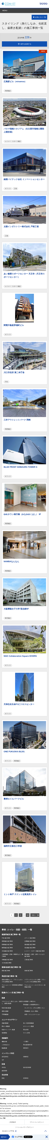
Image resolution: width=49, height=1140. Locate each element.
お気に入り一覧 (40, 17)
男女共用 (25, 1029)
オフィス (8, 188)
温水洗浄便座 (27, 1067)
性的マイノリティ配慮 (8, 1029)
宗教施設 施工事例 (7, 959)
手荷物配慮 (5, 1014)
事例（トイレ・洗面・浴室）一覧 (17, 930)
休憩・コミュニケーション (32, 1014)
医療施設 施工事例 (7, 944)
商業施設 (8, 91)
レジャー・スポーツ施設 (13, 141)
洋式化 (4, 1067)
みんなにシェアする (8, 1131)
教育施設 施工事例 (7, 947)
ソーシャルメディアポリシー (24, 1127)
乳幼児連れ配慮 (6, 1008)
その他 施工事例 (6, 962)
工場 (15, 188)
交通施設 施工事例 (29, 941)
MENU (4, 10)
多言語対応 (5, 1056)
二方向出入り (6, 1044)
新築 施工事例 (6, 970)
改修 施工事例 (28, 970)
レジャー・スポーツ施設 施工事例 (34, 951)
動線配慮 (4, 1048)
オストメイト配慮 (28, 1026)
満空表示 (25, 1048)
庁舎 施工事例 (6, 938)
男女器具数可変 (27, 1044)
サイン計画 (26, 1032)
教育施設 (8, 618)
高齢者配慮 (5, 1023)
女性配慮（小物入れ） (29, 1001)
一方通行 (25, 1041)
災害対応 (25, 1078)
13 (27, 915)
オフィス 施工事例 (29, 938)
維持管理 (4, 1070)
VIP (3, 1060)
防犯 (3, 1078)
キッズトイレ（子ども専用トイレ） (34, 1008)
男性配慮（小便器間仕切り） (31, 1004)
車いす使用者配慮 (28, 1023)
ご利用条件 (12, 1122)
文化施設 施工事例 (7, 951)
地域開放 (4, 1032)
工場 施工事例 (28, 959)
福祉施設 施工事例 (29, 944)
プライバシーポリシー (37, 1122)
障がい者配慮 (6, 1026)
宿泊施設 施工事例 (29, 947)
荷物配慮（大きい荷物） (31, 1011)
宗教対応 (25, 1056)
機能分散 (4, 1041)
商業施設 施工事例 (7, 941)
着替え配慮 (5, 1011)
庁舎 (6, 382)
